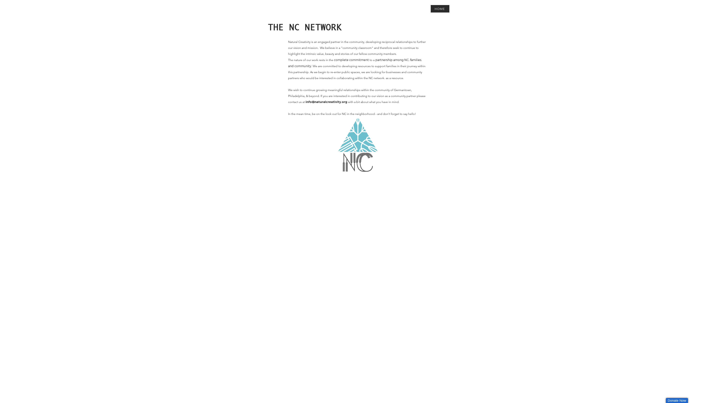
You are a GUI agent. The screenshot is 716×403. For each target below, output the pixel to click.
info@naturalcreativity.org (326, 102)
